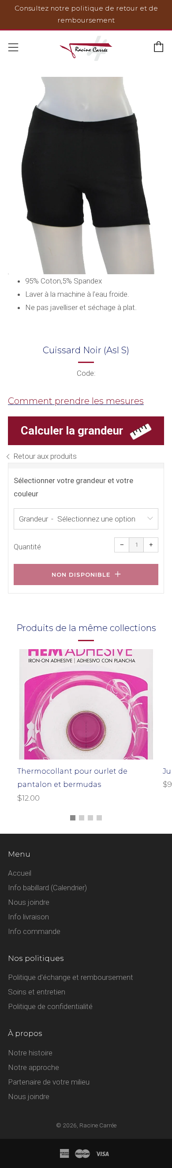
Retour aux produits (45, 456)
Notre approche (33, 1067)
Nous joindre (28, 902)
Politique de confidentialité (50, 1006)
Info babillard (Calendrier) (47, 887)
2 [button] (81, 817)
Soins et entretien (36, 991)
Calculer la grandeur (72, 430)
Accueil (19, 873)
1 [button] (72, 817)
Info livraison (28, 916)
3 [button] (90, 817)
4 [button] (99, 817)
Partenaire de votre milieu (49, 1081)
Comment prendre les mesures (76, 401)
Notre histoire (30, 1052)
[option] (86, 175)
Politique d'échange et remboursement (70, 977)
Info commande (34, 931)
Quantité (27, 546)
